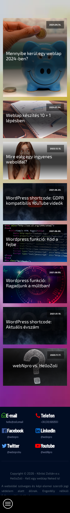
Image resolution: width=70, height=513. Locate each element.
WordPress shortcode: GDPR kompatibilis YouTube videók (35, 200)
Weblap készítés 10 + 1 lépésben (28, 118)
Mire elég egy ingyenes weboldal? (29, 159)
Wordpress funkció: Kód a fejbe (32, 241)
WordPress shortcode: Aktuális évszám (29, 324)
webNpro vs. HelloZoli (35, 365)
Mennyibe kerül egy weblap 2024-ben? (33, 56)
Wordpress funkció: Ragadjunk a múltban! (28, 283)
